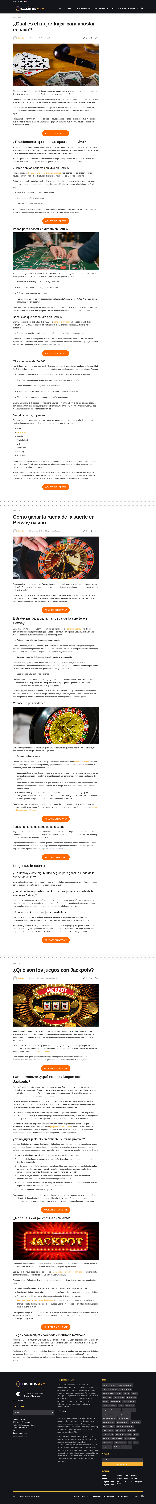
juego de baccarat (129, 1410)
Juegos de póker (122, 1422)
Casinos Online (83, 8)
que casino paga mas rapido (112, 1438)
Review (134, 1479)
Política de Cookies (20, 1428)
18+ (14, 1430)
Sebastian (21, 38)
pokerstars (131, 1430)
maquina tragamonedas (125, 1426)
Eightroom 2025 (19, 1419)
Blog (69, 8)
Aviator (118, 1393)
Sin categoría (136, 1482)
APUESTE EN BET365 (55, 133)
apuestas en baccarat (110, 1389)
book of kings (131, 1397)
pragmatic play (108, 1434)
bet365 (126, 1393)
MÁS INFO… (62, 1411)
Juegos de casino (124, 1414)
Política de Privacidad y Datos (24, 1425)
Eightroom (21, 1496)
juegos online (135, 1422)
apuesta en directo (109, 1385)
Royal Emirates (130, 1438)
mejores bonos (108, 1430)
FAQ (14, 1)
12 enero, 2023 (34, 978)
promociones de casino (123, 1434)
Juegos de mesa (108, 1422)
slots (135, 1442)
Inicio (14, 17)
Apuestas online (126, 1389)
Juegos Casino (118, 8)
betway (134, 1393)
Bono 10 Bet (107, 1397)
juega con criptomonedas (111, 1410)
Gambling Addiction (20, 1436)
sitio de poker (107, 1442)
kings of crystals (108, 1426)
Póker (136, 1434)
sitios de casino (120, 1442)
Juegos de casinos (109, 1418)
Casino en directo (129, 1401)
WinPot (116, 1447)
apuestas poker (108, 1393)
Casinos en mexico (109, 1405)
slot (130, 1442)
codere (121, 1405)
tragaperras (107, 1447)
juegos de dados (124, 1418)
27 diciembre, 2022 (35, 38)
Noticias (52, 38)
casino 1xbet (115, 1401)
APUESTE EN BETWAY (56, 610)
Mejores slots (120, 1430)
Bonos (60, 8)
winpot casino (126, 1447)
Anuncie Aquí (18, 1400)
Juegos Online (102, 8)
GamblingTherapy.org (32, 1396)
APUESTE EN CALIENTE (56, 1068)
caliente (105, 1401)
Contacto (19, 1)
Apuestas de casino (125, 1385)
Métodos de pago (121, 1483)
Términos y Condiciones (22, 1422)
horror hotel (130, 1405)
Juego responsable (20, 1433)
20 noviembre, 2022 (35, 531)
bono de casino (119, 1397)
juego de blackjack (109, 1414)
